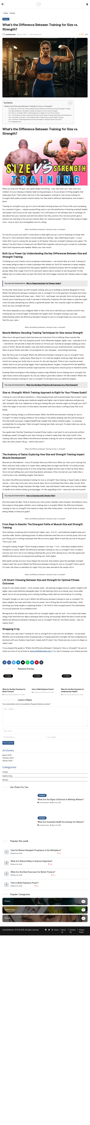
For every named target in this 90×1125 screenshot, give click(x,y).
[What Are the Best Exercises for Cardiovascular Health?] (74, 679)
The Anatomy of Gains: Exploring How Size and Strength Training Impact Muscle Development (41, 115)
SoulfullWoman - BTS (10, 930)
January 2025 (7, 761)
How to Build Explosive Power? (43, 689)
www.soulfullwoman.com (40, 651)
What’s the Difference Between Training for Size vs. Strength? (28, 106)
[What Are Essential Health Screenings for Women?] (19, 826)
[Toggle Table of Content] (69, 103)
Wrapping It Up (16, 121)
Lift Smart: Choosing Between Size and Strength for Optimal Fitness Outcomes (37, 119)
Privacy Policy (81, 931)
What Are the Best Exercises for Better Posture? (33, 872)
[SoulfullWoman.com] (45, 4)
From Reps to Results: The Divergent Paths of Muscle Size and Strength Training (37, 117)
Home (6, 13)
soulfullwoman (10, 34)
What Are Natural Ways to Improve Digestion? (31, 861)
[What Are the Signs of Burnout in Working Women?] (19, 803)
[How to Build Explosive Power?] (45, 679)
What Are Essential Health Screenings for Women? (61, 822)
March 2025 (7, 755)
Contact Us (73, 931)
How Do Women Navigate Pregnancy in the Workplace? (36, 850)
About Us (63, 931)
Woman (5, 780)
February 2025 (8, 758)
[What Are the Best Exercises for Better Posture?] (15, 679)
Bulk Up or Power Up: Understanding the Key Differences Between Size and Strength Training (40, 108)
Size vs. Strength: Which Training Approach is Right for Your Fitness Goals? (35, 113)
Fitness (12, 13)
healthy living (7, 776)
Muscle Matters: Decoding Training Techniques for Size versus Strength (34, 111)
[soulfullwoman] (3, 34)
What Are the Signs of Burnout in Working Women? (61, 799)
